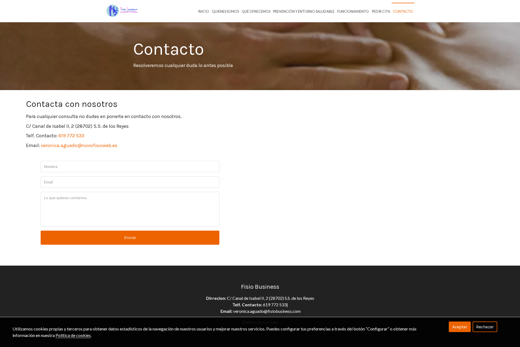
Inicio (203, 11)
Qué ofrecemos (256, 11)
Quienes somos (225, 11)
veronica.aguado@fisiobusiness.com (267, 311)
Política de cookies (73, 335)
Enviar (130, 237)
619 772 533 (70, 136)
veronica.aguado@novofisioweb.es (78, 145)
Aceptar (459, 326)
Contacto (403, 11)
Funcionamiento (353, 11)
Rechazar (485, 326)
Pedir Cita (381, 11)
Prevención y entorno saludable (303, 11)
